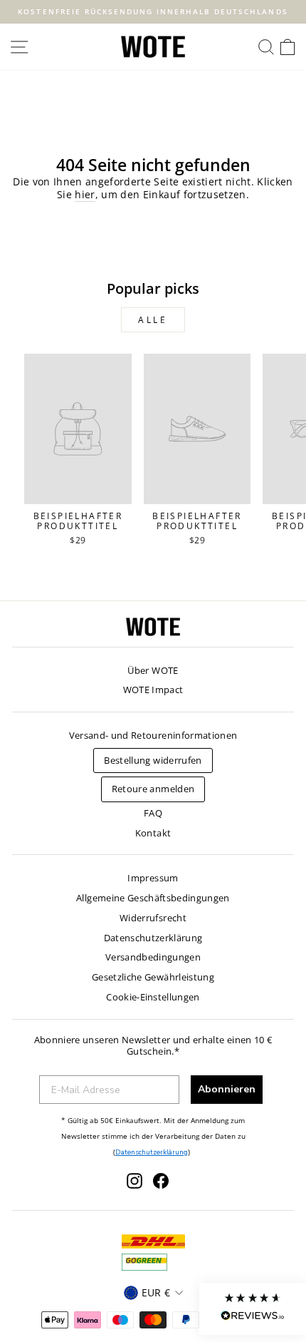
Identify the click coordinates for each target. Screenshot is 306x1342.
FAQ (153, 812)
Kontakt (153, 832)
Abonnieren (226, 1089)
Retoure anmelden (153, 788)
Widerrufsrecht (153, 917)
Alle (152, 320)
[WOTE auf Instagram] (134, 1181)
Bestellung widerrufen (152, 760)
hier (85, 194)
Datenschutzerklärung (153, 937)
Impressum (152, 877)
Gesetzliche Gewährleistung (153, 976)
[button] (252, 1309)
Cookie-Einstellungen (152, 996)
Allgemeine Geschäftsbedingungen (153, 897)
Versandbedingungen (153, 957)
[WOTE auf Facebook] (161, 1181)
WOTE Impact (153, 689)
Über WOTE (152, 670)
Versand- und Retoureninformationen (153, 735)
